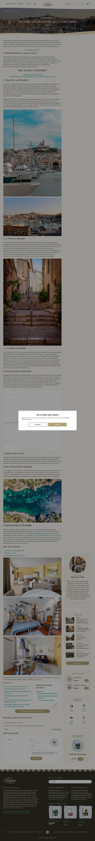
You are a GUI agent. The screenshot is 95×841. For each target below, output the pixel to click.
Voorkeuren (38, 424)
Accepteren (57, 424)
